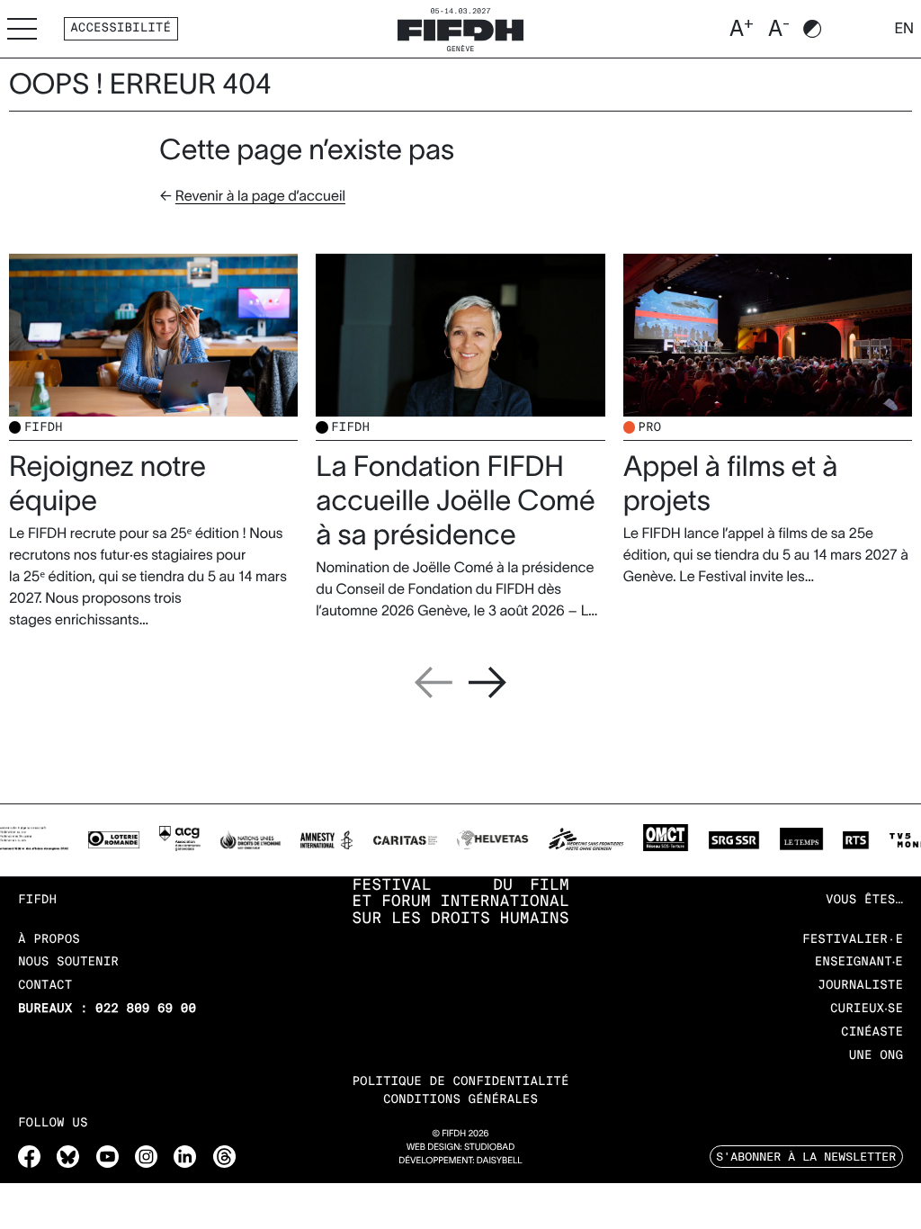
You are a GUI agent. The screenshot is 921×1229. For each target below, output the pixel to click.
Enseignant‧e (859, 962)
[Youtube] (107, 1156)
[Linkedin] (185, 1156)
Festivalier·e (852, 939)
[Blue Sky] (68, 1156)
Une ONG (876, 1055)
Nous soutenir (68, 962)
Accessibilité (120, 28)
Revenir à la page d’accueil (260, 196)
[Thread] (224, 1156)
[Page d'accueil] (460, 28)
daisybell (500, 1161)
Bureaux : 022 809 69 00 (107, 1009)
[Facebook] (29, 1156)
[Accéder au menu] (22, 28)
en (904, 29)
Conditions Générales (460, 1100)
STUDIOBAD (489, 1148)
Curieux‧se (866, 1009)
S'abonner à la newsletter (806, 1156)
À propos (49, 939)
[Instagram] (146, 1156)
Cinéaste (872, 1032)
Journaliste (860, 985)
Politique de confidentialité (460, 1082)
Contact (45, 985)
